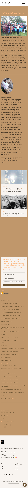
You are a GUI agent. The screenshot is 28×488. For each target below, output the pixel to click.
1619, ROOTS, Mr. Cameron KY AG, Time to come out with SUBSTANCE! (12, 341)
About (2, 466)
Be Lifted (5, 186)
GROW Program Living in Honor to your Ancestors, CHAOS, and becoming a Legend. (13, 386)
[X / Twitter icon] (1, 475)
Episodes (2, 463)
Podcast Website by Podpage (14, 483)
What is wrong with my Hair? (7, 360)
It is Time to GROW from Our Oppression (9, 303)
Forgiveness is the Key (5, 324)
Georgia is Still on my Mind (6, 321)
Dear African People (5, 300)
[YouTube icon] (6, 475)
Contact (16, 467)
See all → (3, 395)
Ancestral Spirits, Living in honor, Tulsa (8, 365)
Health (3, 410)
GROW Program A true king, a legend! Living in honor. (11, 337)
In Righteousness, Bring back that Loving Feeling (11, 318)
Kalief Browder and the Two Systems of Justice (10, 354)
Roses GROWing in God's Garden (7, 401)
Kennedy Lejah (5, 95)
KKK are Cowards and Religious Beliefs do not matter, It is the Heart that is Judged (13, 328)
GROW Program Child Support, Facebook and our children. (12, 348)
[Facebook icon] (12, 475)
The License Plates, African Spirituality (8, 373)
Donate (16, 469)
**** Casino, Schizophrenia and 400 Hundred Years (11, 312)
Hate (4, 211)
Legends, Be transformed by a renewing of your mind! (11, 376)
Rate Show (17, 466)
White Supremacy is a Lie (6, 357)
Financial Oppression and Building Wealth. (9, 351)
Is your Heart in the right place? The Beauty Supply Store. (12, 306)
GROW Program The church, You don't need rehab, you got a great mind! (13, 369)
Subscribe (14, 285)
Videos (2, 464)
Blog (2, 468)
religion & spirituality (6, 398)
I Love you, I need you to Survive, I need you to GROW (21, 464)
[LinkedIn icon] (9, 475)
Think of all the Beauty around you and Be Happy (11, 315)
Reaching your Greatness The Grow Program (10, 379)
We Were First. (4, 345)
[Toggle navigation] (23, 3)
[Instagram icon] (4, 475)
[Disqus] (14, 237)
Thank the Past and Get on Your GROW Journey (10, 309)
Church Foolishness (5, 334)
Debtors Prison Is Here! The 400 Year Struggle (10, 331)
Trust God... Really (4, 404)
